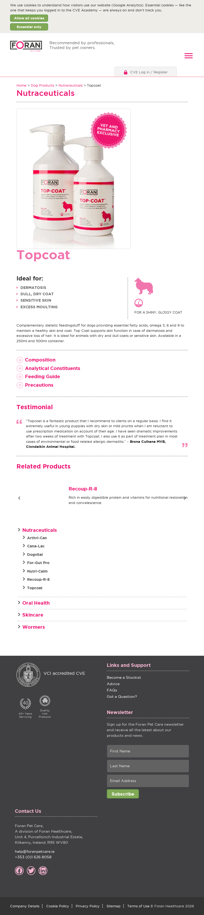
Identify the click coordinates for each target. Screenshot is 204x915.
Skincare (32, 614)
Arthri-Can (37, 538)
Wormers (33, 627)
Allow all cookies (29, 18)
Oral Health (36, 602)
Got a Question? (122, 696)
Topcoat (34, 588)
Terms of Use (138, 906)
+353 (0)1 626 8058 (33, 857)
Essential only (29, 27)
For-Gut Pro (38, 563)
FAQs (112, 690)
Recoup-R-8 (71, 488)
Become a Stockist (124, 677)
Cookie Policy (57, 906)
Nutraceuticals (70, 85)
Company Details (24, 906)
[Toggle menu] (188, 56)
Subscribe (123, 793)
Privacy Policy (88, 906)
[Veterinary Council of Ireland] (28, 675)
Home (21, 85)
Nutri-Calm (37, 571)
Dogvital (35, 554)
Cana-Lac (36, 546)
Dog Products (42, 85)
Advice (113, 684)
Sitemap (114, 906)
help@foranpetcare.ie (34, 851)
